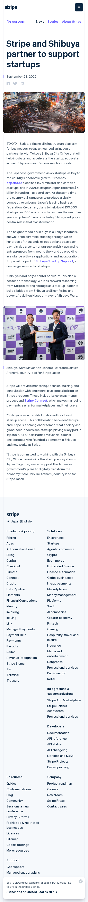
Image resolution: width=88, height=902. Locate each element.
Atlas (10, 543)
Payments (14, 640)
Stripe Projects (58, 761)
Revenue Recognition (22, 658)
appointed (14, 183)
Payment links (16, 635)
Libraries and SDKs (60, 756)
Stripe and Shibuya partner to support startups (43, 53)
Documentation (58, 733)
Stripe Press (56, 800)
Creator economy (59, 618)
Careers (53, 789)
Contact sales (57, 806)
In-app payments (59, 583)
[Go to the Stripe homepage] (11, 514)
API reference (57, 738)
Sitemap (12, 839)
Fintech (52, 623)
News (40, 21)
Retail (51, 679)
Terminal (13, 675)
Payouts (12, 646)
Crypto (11, 583)
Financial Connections (22, 600)
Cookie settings (18, 845)
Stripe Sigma (16, 663)
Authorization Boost (21, 549)
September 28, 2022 (22, 76)
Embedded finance (60, 566)
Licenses (13, 833)
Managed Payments (21, 629)
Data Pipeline (16, 589)
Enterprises (55, 538)
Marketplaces (57, 589)
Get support (15, 867)
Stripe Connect (35, 400)
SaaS (50, 606)
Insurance (54, 645)
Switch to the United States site (30, 892)
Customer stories (19, 789)
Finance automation (61, 572)
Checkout (13, 566)
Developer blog (58, 767)
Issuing (11, 618)
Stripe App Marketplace (64, 700)
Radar (11, 652)
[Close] (80, 882)
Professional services (62, 667)
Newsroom (16, 21)
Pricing (11, 538)
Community (15, 800)
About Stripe (71, 21)
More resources (18, 850)
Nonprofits (55, 662)
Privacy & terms (18, 817)
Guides (12, 783)
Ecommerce (55, 560)
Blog (10, 795)
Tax (9, 669)
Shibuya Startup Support (54, 261)
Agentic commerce (60, 549)
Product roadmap (59, 783)
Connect (13, 578)
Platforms (54, 600)
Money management (62, 595)
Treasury (13, 680)
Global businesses (60, 578)
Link (9, 623)
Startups (53, 543)
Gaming (52, 629)
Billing (11, 555)
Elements (13, 595)
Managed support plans (23, 872)
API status (54, 744)
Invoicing (13, 612)
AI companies (56, 612)
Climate (12, 572)
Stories (53, 21)
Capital (11, 560)
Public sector (56, 673)
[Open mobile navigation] (79, 7)
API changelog (57, 750)
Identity (12, 606)
